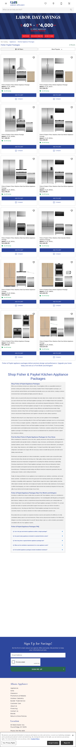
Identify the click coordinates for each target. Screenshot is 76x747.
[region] (38, 739)
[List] (45, 3)
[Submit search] (71, 9)
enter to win (49, 36)
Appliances (13, 42)
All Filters (20, 49)
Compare (20, 99)
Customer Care (15, 703)
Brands (12, 714)
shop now (26, 36)
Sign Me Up (37, 669)
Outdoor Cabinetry (17, 698)
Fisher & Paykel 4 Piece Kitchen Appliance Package (15, 85)
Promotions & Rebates (18, 696)
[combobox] (56, 49)
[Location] (53, 3)
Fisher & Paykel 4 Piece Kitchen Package (13, 134)
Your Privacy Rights (9, 743)
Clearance (13, 693)
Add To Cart (19, 95)
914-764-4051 (20, 731)
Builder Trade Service (17, 701)
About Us (13, 706)
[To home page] (17, 3)
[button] (6, 3)
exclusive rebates (37, 36)
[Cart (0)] (69, 3)
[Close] (73, 735)
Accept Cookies (53, 743)
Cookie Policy (35, 739)
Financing (13, 708)
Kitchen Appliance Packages (26, 42)
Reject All (67, 743)
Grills (12, 691)
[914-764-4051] (61, 3)
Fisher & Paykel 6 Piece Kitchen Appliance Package (53, 289)
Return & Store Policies (18, 716)
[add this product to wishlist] (33, 57)
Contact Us (14, 711)
